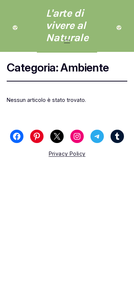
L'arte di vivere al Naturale (67, 25)
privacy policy (67, 153)
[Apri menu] (67, 41)
